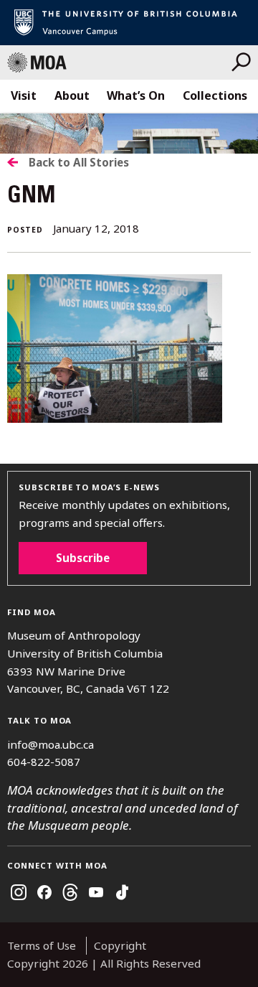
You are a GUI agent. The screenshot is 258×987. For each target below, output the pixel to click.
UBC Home (129, 22)
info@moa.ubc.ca (50, 744)
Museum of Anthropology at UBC (119, 62)
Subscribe (83, 558)
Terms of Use (41, 945)
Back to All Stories (79, 162)
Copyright (120, 945)
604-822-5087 (43, 761)
